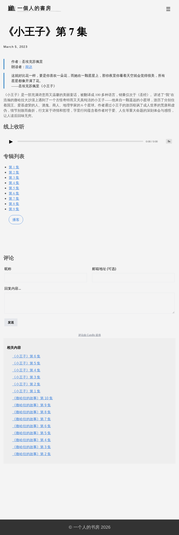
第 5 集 (14, 188)
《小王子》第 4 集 (26, 370)
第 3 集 (14, 177)
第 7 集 (14, 198)
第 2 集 (14, 172)
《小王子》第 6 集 (26, 356)
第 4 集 (14, 182)
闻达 (28, 66)
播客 (15, 219)
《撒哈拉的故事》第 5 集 (31, 433)
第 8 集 (14, 203)
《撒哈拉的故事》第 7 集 (31, 419)
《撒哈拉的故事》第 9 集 (31, 405)
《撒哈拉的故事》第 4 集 (31, 440)
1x (169, 141)
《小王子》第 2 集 (26, 384)
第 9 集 (14, 209)
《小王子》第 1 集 (26, 391)
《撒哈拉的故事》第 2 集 (31, 454)
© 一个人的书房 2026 (89, 527)
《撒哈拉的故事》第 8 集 (31, 412)
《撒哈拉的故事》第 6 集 (31, 426)
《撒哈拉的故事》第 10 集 (32, 398)
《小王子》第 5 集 (26, 363)
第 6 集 (14, 193)
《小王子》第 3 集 (26, 377)
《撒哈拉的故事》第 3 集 (31, 447)
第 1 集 (14, 167)
